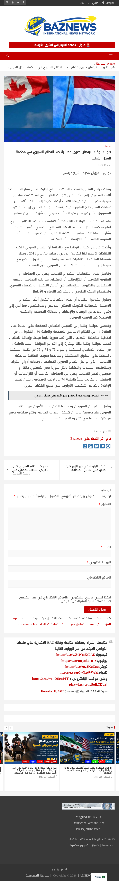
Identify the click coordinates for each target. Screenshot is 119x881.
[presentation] (6, 728)
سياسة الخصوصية (37, 875)
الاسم (106, 547)
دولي (95, 761)
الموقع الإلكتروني (99, 577)
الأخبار (40, 761)
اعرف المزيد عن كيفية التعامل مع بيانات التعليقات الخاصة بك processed (61, 621)
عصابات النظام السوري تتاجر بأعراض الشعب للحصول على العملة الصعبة (30, 469)
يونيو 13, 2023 (105, 165)
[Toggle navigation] (111, 56)
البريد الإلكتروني (99, 562)
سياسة (108, 146)
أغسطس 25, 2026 (47, 777)
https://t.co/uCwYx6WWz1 (79, 672)
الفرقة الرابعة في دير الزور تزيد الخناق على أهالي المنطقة (86, 468)
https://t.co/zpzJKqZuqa (82, 666)
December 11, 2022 (52, 691)
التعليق (105, 504)
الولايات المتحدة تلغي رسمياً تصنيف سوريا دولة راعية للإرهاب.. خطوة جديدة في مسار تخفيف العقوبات (88, 770)
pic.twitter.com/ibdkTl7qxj (88, 684)
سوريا (33, 761)
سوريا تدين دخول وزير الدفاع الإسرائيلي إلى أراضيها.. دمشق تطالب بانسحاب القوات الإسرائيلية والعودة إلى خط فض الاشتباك (34, 770)
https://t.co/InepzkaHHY (79, 661)
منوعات (109, 727)
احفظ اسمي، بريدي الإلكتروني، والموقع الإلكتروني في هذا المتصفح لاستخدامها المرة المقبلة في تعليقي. (65, 599)
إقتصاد (108, 761)
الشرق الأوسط (50, 761)
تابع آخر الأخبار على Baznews (90, 438)
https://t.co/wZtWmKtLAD (75, 655)
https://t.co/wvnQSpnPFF (50, 678)
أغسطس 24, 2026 (102, 777)
